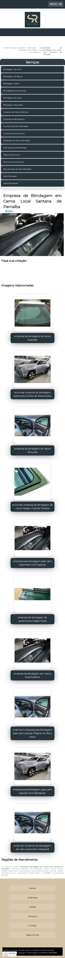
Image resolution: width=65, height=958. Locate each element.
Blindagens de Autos (12, 98)
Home (32, 888)
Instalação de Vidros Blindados (16, 140)
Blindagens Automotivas (14, 90)
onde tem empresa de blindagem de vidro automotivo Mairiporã (32, 847)
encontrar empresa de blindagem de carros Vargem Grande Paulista (32, 506)
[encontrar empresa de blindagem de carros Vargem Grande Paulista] (32, 480)
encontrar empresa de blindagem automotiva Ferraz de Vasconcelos (32, 394)
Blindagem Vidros (11, 83)
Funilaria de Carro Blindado (15, 126)
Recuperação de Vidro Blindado (17, 169)
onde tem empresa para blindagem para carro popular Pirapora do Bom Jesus (32, 733)
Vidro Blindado (10, 176)
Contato (32, 925)
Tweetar (9, 211)
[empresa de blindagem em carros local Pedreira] (32, 649)
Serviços (32, 62)
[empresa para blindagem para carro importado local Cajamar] (32, 537)
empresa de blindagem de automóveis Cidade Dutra (32, 619)
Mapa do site (32, 935)
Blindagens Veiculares (13, 105)
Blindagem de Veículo (13, 76)
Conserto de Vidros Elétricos (15, 112)
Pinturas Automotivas (13, 162)
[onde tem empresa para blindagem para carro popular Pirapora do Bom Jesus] (32, 705)
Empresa (32, 897)
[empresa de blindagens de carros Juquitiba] (32, 312)
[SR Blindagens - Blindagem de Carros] (32, 18)
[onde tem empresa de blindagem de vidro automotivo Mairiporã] (32, 821)
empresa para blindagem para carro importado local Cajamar (32, 563)
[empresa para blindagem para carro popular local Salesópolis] (32, 765)
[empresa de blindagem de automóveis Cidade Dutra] (32, 593)
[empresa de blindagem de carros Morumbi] (32, 424)
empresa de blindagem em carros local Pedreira (32, 675)
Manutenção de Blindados (15, 147)
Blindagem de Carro (12, 69)
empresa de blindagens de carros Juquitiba (32, 338)
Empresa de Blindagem (14, 119)
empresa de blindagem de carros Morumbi (32, 450)
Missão (32, 907)
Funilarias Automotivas (14, 133)
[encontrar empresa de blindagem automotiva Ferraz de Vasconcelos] (32, 368)
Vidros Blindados (10, 183)
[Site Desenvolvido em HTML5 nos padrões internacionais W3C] (9, 955)
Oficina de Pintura (11, 155)
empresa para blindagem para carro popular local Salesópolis (32, 791)
